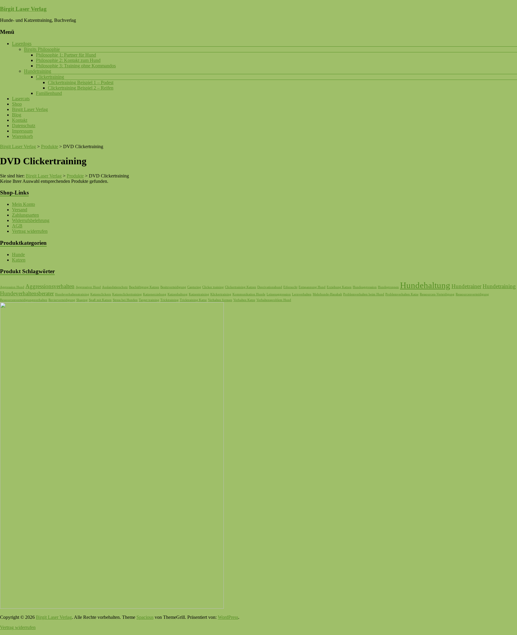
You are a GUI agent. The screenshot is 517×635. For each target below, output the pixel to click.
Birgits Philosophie (42, 49)
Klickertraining (220, 294)
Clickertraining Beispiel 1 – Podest (80, 82)
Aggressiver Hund (88, 287)
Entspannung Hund (312, 287)
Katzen (18, 259)
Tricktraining (169, 300)
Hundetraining (37, 71)
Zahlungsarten (25, 215)
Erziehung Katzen (339, 287)
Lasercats (21, 98)
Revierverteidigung (61, 300)
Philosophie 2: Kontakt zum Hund (68, 60)
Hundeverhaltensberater (27, 293)
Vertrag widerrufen (30, 231)
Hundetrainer (466, 286)
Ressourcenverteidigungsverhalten (23, 300)
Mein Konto (23, 204)
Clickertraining (50, 76)
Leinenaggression (279, 294)
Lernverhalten (301, 294)
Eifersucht (290, 287)
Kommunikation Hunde (248, 294)
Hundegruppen (388, 287)
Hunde (18, 254)
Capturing (194, 287)
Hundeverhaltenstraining (72, 294)
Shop (17, 104)
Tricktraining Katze (193, 300)
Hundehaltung (425, 285)
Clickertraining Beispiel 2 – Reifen (80, 87)
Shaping (82, 300)
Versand (19, 209)
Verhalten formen (220, 300)
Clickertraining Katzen (240, 287)
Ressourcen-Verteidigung (437, 294)
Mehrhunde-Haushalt (327, 294)
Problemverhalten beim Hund (363, 294)
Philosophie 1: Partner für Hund (66, 54)
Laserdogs (21, 43)
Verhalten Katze (244, 300)
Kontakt (19, 120)
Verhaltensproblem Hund (273, 300)
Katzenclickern (100, 294)
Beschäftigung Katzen (144, 287)
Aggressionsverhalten (49, 286)
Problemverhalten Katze (402, 294)
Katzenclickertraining (127, 294)
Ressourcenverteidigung (472, 294)
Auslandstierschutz (115, 287)
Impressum (22, 130)
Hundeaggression (365, 287)
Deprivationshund (269, 287)
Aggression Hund (12, 287)
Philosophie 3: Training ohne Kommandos (76, 65)
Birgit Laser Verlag (23, 9)
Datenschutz (23, 125)
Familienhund (49, 93)
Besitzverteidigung (173, 287)
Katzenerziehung (154, 294)
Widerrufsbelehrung (30, 220)
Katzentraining (199, 294)
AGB (17, 225)
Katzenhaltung (178, 294)
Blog (16, 114)
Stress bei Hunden (125, 300)
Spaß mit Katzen (100, 300)
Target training (149, 300)
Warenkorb (22, 136)
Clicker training (213, 287)
